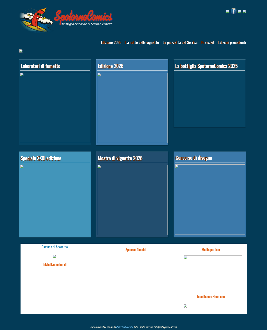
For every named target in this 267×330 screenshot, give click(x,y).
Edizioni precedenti (232, 42)
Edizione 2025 (111, 42)
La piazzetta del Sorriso (180, 42)
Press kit (208, 42)
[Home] (66, 19)
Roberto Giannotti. (124, 327)
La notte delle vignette (142, 42)
